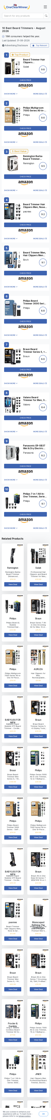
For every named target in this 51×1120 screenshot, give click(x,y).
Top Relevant (41, 45)
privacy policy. (25, 1116)
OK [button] (43, 1114)
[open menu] (45, 7)
